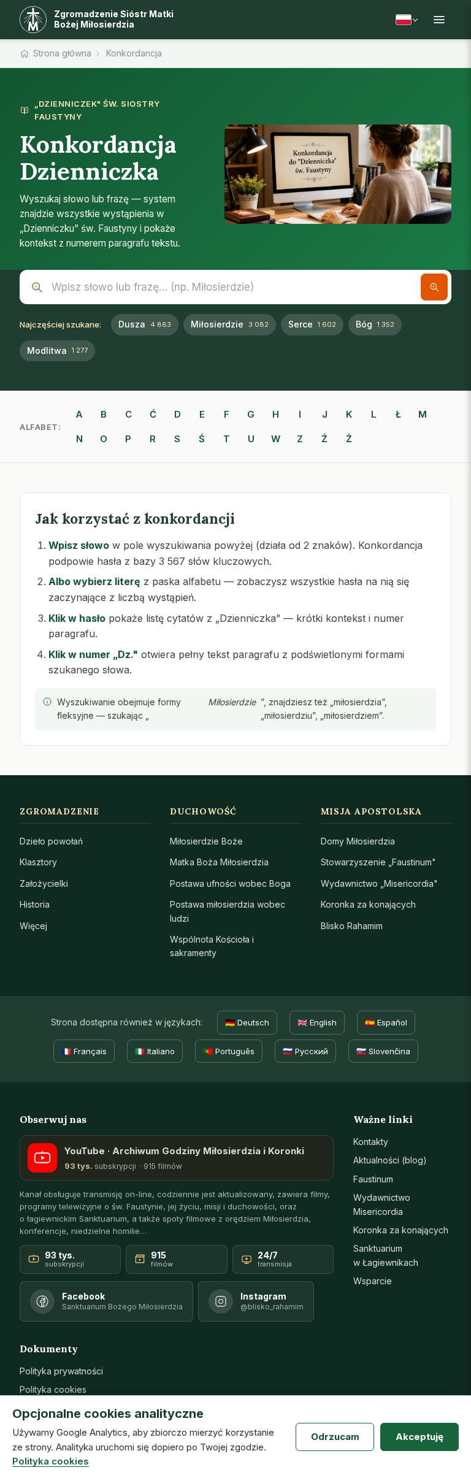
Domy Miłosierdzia (358, 841)
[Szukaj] (434, 287)
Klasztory (38, 862)
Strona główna (62, 53)
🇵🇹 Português (229, 1051)
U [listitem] (251, 439)
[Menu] (439, 19)
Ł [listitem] (398, 414)
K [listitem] (349, 414)
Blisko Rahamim (352, 926)
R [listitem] (153, 439)
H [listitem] (275, 414)
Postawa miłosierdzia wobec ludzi (227, 911)
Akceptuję (419, 1436)
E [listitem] (202, 414)
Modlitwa (57, 350)
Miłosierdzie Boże (206, 841)
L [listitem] (374, 414)
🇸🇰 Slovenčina (383, 1051)
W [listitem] (275, 439)
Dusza (144, 324)
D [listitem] (177, 414)
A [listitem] (79, 414)
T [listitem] (226, 439)
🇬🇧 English (317, 1022)
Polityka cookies (53, 1389)
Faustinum (373, 1179)
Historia (35, 904)
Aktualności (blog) (390, 1160)
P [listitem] (128, 439)
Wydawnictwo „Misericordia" (379, 883)
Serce (312, 324)
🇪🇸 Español (386, 1022)
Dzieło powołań (51, 841)
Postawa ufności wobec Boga (230, 883)
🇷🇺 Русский (305, 1051)
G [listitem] (251, 414)
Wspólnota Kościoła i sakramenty (212, 946)
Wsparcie (372, 1281)
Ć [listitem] (153, 414)
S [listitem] (177, 439)
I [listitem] (300, 414)
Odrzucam (335, 1436)
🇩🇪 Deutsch (247, 1022)
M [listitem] (422, 414)
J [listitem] (324, 414)
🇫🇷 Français (84, 1051)
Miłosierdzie (230, 324)
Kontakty (370, 1141)
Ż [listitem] (349, 439)
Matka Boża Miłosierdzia (219, 862)
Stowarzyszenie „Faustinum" (378, 862)
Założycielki (44, 883)
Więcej (33, 926)
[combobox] (235, 287)
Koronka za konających (368, 904)
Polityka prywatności (61, 1371)
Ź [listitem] (324, 439)
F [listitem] (226, 414)
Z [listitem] (300, 439)
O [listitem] (103, 439)
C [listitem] (128, 414)
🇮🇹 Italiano (155, 1051)
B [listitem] (104, 414)
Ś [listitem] (202, 439)
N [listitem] (79, 439)
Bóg (375, 324)
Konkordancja (134, 53)
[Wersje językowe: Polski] (406, 19)
